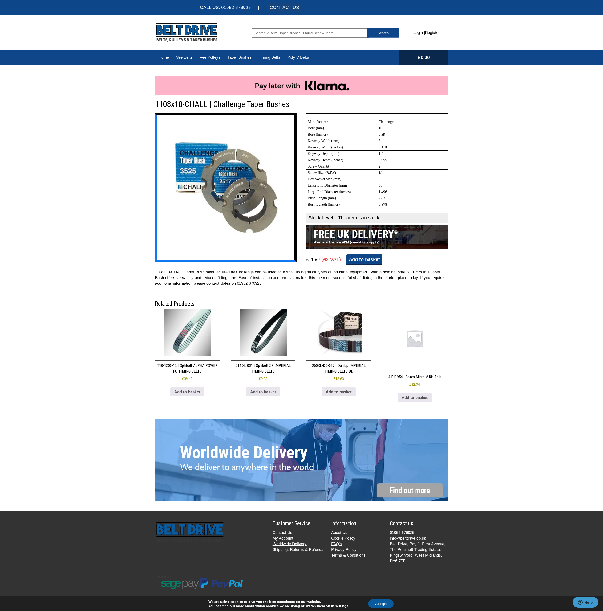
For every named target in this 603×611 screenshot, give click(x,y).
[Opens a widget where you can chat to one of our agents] (585, 603)
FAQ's (336, 544)
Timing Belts (269, 57)
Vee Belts (184, 57)
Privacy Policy (344, 549)
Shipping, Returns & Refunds (298, 549)
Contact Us (282, 532)
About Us (339, 532)
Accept (381, 604)
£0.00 (424, 57)
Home (164, 57)
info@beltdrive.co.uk (408, 538)
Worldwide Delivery (290, 544)
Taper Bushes (240, 57)
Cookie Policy (343, 538)
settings (341, 606)
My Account (283, 538)
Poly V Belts (298, 57)
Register (432, 32)
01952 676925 (236, 7)
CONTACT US (284, 7)
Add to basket (364, 259)
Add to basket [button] (187, 392)
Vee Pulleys (210, 57)
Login (418, 32)
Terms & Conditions (348, 555)
